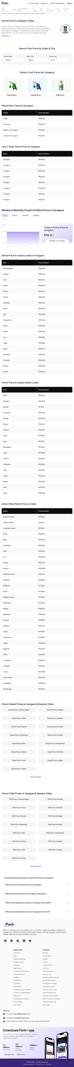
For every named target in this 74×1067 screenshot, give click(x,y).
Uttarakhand (7, 683)
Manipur (6, 608)
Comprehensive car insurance (22, 989)
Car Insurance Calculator (50, 983)
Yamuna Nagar (8, 268)
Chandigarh (7, 464)
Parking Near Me (47, 965)
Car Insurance (47, 956)
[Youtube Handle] (30, 940)
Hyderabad (6, 412)
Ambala (5, 372)
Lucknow (6, 458)
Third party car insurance (50, 989)
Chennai (5, 418)
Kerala (5, 591)
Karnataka (6, 585)
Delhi (4, 395)
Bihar (4, 540)
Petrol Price (18, 13)
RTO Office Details (48, 971)
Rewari (5, 291)
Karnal (5, 326)
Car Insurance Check (49, 986)
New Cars (45, 953)
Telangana (6, 666)
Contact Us (16, 953)
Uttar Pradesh (7, 677)
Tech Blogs (16, 965)
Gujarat (5, 562)
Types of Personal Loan (49, 992)
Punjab (5, 643)
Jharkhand (6, 580)
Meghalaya (6, 614)
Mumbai (5, 407)
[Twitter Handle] (17, 940)
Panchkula (6, 303)
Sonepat (6, 274)
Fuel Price (10, 13)
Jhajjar (5, 343)
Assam (5, 534)
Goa (4, 557)
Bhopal (5, 481)
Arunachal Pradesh (9, 528)
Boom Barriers (17, 986)
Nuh (4, 314)
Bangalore (6, 401)
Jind (4, 337)
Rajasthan (6, 649)
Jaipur (5, 453)
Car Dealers (16, 983)
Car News (16, 977)
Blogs (15, 956)
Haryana (26, 13)
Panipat (5, 297)
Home (4, 13)
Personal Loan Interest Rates (21, 992)
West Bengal (7, 689)
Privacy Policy (40, 1064)
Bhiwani (5, 366)
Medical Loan (17, 995)
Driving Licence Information (21, 971)
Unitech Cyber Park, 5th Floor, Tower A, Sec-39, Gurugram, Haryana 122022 (28, 1021)
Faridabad (6, 360)
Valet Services (17, 968)
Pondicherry (7, 637)
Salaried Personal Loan (49, 1002)
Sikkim (5, 654)
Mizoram (6, 620)
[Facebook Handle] (11, 940)
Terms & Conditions (28, 1064)
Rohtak (5, 285)
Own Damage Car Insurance (21, 999)
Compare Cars (17, 980)
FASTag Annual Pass (19, 974)
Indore (5, 476)
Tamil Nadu (7, 660)
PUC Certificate (17, 1002)
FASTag (45, 962)
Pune (4, 441)
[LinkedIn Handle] (24, 940)
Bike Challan (46, 1005)
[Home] (5, 3)
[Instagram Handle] (5, 940)
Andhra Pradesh (8, 522)
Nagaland (6, 626)
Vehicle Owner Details (49, 980)
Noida (5, 435)
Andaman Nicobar (9, 517)
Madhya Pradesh (8, 597)
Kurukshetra (7, 320)
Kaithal (5, 331)
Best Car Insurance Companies (52, 999)
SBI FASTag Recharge (19, 959)
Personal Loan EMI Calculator (51, 977)
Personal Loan (47, 974)
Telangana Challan (18, 962)
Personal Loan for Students (50, 995)
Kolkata (5, 424)
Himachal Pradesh (9, 574)
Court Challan (17, 1005)
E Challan (45, 959)
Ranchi (5, 493)
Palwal (5, 308)
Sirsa (4, 280)
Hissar (5, 349)
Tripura (5, 672)
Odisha (5, 631)
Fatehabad (6, 354)
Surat (5, 487)
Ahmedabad (7, 447)
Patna (5, 470)
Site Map (48, 1064)
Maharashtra (7, 603)
